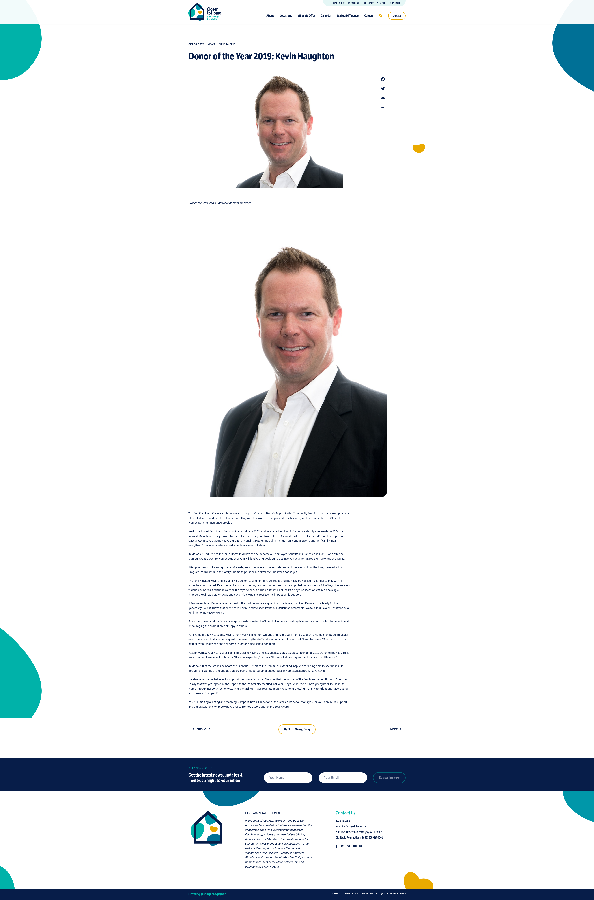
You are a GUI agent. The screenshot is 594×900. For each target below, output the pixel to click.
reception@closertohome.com (351, 826)
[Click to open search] (380, 15)
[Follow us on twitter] (348, 846)
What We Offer (306, 16)
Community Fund (374, 3)
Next (394, 729)
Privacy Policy (369, 893)
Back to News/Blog (297, 729)
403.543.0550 (343, 821)
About (270, 16)
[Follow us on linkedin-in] (360, 846)
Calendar (326, 16)
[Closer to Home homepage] (206, 840)
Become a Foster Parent (344, 3)
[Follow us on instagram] (342, 846)
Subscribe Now (389, 778)
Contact (395, 3)
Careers (368, 16)
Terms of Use (351, 893)
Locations (286, 16)
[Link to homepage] (204, 12)
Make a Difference (348, 16)
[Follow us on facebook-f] (337, 846)
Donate (397, 15)
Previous (203, 729)
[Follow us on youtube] (354, 846)
